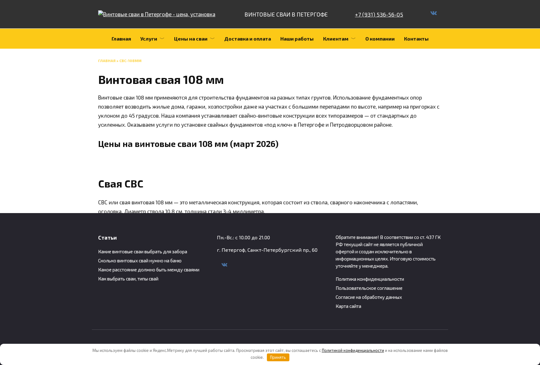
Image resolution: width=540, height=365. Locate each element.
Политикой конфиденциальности (353, 350)
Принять (278, 357)
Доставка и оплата (247, 38)
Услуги (148, 38)
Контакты (416, 38)
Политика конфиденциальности (370, 279)
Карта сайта (348, 306)
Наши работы (297, 38)
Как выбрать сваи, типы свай (128, 278)
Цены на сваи (191, 38)
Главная (121, 38)
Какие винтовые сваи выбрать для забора (142, 251)
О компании (380, 38)
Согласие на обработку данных (369, 297)
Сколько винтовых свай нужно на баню (140, 260)
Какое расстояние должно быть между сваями (148, 269)
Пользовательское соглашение (369, 288)
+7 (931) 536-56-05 (379, 14)
